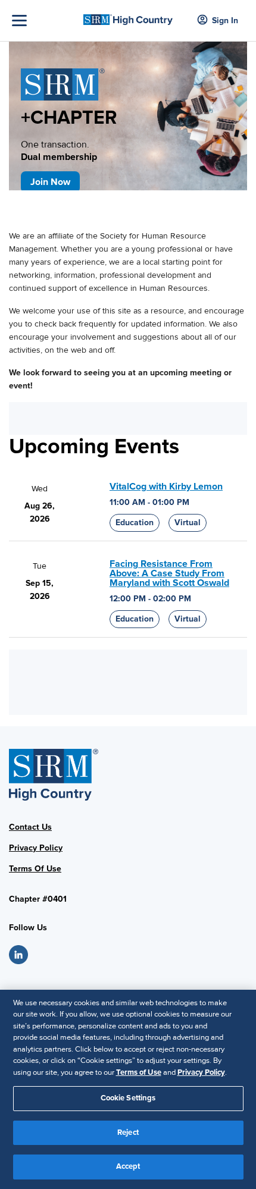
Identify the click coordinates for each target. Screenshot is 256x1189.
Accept (128, 1166)
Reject (128, 1132)
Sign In (225, 20)
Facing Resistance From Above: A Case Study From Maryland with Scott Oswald (169, 573)
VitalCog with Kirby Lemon (166, 486)
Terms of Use (138, 1072)
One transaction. (59, 151)
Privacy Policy (36, 848)
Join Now (50, 182)
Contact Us (30, 827)
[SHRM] (128, 16)
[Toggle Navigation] (44, 20)
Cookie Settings (128, 1098)
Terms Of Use (35, 869)
